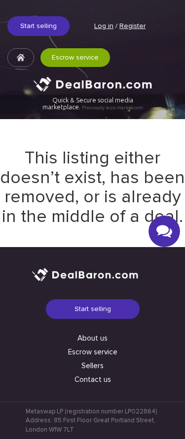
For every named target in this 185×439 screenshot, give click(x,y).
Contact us (92, 379)
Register (132, 26)
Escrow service (75, 57)
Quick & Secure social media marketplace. (92, 103)
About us (92, 338)
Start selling (38, 26)
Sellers (92, 365)
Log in (103, 26)
